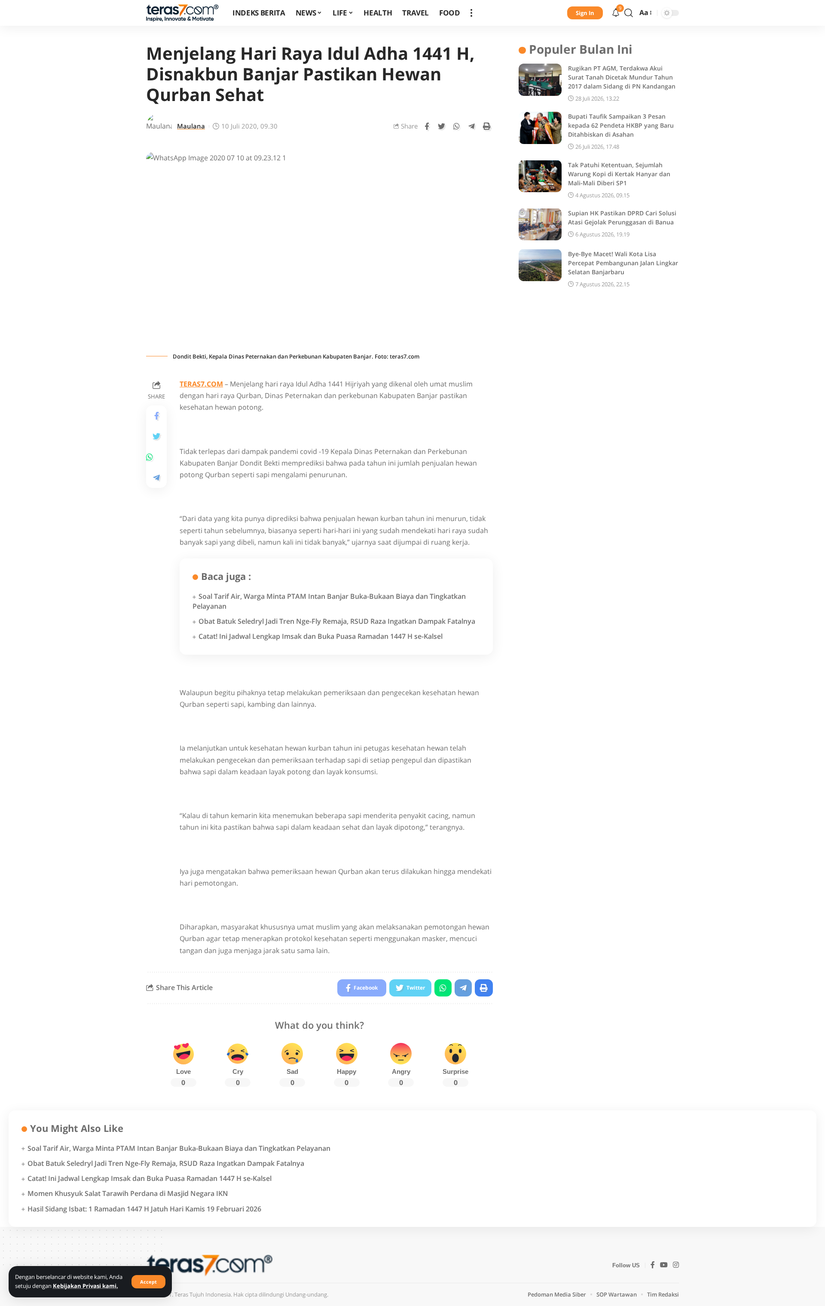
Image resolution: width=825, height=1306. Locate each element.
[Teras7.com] (182, 13)
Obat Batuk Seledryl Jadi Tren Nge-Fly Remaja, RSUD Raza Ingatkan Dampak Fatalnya (337, 621)
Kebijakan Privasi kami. (85, 1286)
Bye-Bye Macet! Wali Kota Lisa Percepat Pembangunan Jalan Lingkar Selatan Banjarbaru (623, 262)
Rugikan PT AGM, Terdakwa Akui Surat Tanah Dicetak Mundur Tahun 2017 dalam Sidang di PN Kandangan (621, 77)
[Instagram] (676, 1265)
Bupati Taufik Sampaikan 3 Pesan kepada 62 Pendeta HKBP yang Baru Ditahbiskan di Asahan (621, 125)
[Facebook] (653, 1265)
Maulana (191, 126)
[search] (628, 13)
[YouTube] (664, 1265)
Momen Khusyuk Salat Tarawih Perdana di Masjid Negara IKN (128, 1193)
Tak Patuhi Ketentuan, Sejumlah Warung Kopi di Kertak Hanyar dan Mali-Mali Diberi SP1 (619, 173)
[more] (471, 13)
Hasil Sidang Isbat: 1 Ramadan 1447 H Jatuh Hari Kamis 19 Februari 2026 (144, 1209)
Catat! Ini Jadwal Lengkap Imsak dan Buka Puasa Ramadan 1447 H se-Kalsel (321, 636)
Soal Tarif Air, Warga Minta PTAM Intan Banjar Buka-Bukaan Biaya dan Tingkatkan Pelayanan (179, 1148)
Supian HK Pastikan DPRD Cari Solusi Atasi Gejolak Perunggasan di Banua (622, 217)
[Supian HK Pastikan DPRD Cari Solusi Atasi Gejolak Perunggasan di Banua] (540, 224)
